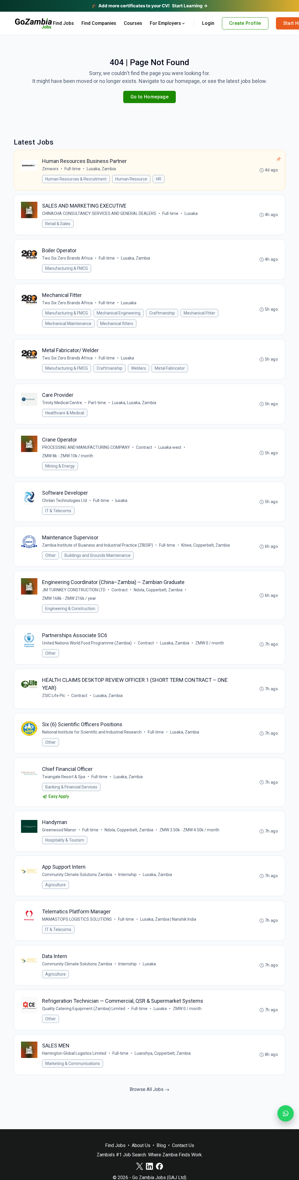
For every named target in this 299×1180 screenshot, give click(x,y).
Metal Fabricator (170, 368)
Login (208, 23)
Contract (144, 447)
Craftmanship (162, 313)
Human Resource (131, 179)
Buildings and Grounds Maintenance (98, 555)
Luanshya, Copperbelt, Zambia (163, 1053)
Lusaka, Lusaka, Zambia (134, 402)
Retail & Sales (57, 223)
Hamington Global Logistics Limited (74, 1053)
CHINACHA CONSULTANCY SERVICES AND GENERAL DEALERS (99, 213)
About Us (141, 1145)
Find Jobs (63, 23)
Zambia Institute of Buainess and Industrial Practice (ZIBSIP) (97, 545)
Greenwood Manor (59, 830)
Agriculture (55, 884)
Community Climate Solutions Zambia (77, 874)
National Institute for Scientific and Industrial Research (92, 732)
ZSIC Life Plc (53, 695)
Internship (127, 874)
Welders (138, 368)
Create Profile (245, 23)
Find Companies (98, 23)
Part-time (97, 402)
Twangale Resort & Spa (63, 776)
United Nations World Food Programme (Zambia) (87, 643)
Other (50, 555)
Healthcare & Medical (64, 413)
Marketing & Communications (72, 1063)
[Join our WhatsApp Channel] (285, 1113)
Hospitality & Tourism (64, 840)
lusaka (121, 500)
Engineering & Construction (70, 608)
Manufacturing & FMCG (66, 268)
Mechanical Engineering (118, 313)
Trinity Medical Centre (62, 402)
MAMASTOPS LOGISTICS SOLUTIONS (77, 919)
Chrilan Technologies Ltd (64, 500)
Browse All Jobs (147, 1089)
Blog (161, 1145)
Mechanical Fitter (199, 313)
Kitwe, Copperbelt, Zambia (205, 545)
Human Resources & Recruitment (76, 179)
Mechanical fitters (116, 323)
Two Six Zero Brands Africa (67, 258)
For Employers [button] (165, 23)
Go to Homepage (150, 97)
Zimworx (50, 168)
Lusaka (191, 213)
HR (158, 179)
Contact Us (183, 1145)
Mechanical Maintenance (68, 323)
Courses (133, 23)
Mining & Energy (60, 466)
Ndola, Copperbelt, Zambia (158, 590)
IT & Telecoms (58, 510)
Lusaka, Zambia (101, 168)
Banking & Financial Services (71, 787)
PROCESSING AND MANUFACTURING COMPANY (86, 447)
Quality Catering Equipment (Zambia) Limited (83, 1008)
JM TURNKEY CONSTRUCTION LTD (73, 590)
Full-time (73, 168)
